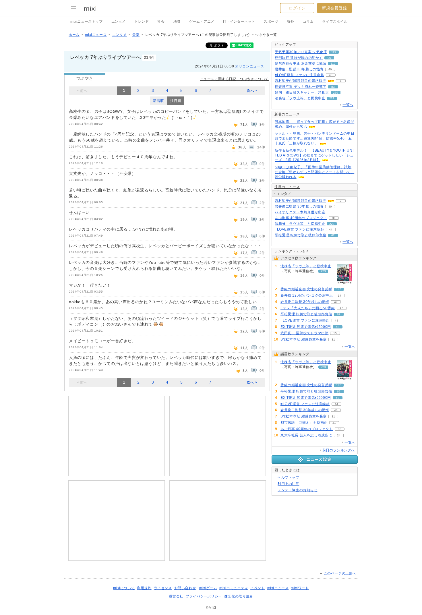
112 (333, 63)
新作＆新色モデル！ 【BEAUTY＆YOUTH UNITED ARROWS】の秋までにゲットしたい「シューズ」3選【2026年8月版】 (314, 155)
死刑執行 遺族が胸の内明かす (299, 58)
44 (330, 229)
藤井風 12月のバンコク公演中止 (306, 295)
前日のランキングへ (338, 450)
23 (341, 308)
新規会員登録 (334, 8)
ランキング (283, 251)
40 (330, 69)
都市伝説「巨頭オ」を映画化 (304, 423)
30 (334, 218)
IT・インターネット (239, 22)
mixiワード (300, 588)
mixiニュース (96, 35)
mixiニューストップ (86, 22)
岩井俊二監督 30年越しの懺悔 (299, 69)
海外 (290, 22)
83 (333, 86)
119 (333, 52)
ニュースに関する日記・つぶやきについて (234, 79)
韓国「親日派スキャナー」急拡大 (302, 92)
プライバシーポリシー (204, 596)
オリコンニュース (249, 66)
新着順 (158, 101)
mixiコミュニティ (233, 588)
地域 (177, 22)
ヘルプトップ (288, 477)
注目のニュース (287, 187)
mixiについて (124, 588)
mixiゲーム (208, 588)
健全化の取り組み (238, 596)
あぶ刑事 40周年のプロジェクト (301, 218)
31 (333, 339)
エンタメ (118, 22)
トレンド (141, 22)
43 (330, 75)
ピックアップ (285, 44)
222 (331, 98)
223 (331, 223)
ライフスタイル (334, 22)
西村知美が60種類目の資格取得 (300, 81)
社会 (160, 22)
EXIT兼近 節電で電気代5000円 (305, 327)
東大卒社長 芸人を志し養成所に (306, 435)
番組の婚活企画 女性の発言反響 (306, 289)
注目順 (175, 101)
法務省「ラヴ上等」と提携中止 (300, 98)
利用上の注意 (288, 484)
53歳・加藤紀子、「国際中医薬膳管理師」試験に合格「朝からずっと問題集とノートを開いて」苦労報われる (314, 172)
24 (338, 435)
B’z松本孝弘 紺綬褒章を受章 (303, 339)
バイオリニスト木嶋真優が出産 (300, 212)
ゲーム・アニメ (201, 22)
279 (335, 92)
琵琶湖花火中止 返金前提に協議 (300, 63)
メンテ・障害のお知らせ (298, 490)
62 (333, 235)
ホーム (74, 35)
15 (335, 333)
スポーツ (271, 22)
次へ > (252, 91)
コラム (308, 22)
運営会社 (176, 596)
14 (339, 295)
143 (338, 289)
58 (337, 326)
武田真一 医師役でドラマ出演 (304, 333)
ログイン (297, 8)
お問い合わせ (185, 588)
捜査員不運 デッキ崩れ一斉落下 (300, 87)
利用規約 (144, 588)
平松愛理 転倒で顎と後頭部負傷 (300, 235)
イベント (257, 588)
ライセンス (163, 588)
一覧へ (347, 105)
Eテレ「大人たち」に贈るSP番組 (307, 308)
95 (329, 57)
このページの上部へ (340, 573)
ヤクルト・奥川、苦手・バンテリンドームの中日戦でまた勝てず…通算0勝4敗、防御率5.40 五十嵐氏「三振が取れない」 (314, 138)
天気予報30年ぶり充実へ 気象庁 (301, 52)
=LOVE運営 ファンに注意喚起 (299, 75)
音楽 (136, 35)
